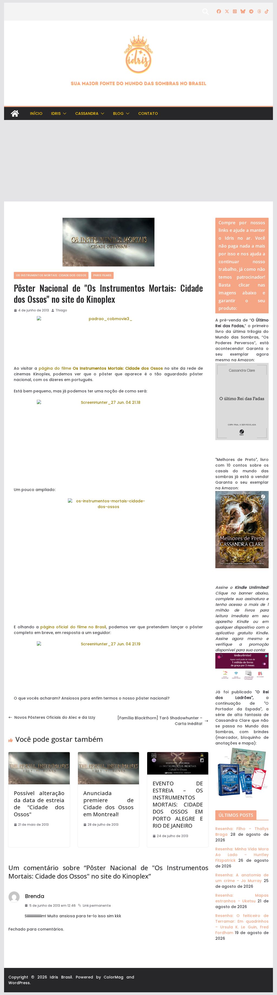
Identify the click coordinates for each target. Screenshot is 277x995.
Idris (56, 113)
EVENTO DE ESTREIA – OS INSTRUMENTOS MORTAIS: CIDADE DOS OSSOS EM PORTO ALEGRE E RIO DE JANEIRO (178, 804)
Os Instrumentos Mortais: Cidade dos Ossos (51, 275)
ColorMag (113, 977)
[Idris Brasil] (15, 113)
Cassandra (86, 113)
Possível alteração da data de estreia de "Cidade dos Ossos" (39, 803)
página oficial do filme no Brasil (73, 627)
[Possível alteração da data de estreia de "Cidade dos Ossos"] (39, 754)
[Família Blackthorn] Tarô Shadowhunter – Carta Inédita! (159, 720)
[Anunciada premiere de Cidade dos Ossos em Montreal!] (108, 754)
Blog (118, 113)
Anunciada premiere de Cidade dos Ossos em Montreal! (108, 803)
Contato (148, 113)
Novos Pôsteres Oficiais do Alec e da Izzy (54, 717)
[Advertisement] (138, 161)
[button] (64, 113)
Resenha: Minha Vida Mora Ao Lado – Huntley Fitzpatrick (241, 854)
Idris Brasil (61, 977)
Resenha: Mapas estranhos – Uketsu (241, 898)
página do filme (101, 368)
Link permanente (97, 905)
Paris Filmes (102, 275)
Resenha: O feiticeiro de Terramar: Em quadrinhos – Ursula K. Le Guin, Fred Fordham (241, 924)
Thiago (61, 310)
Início (36, 113)
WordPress (19, 983)
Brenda (34, 896)
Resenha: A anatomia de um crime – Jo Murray (241, 877)
